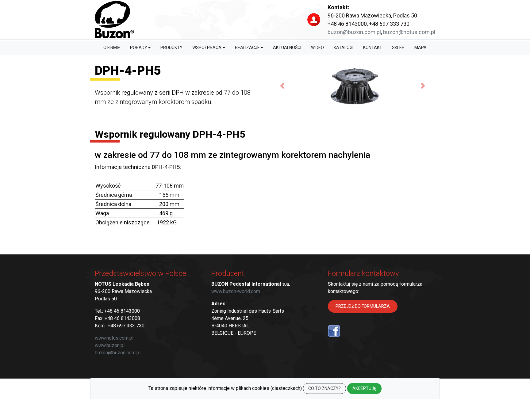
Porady (138, 47)
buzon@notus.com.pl (409, 32)
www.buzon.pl (110, 345)
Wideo (317, 47)
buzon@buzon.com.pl (354, 32)
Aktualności (287, 47)
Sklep (398, 47)
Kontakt (372, 47)
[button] (282, 85)
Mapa (420, 47)
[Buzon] (114, 19)
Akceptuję (364, 388)
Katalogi (343, 47)
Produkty (171, 47)
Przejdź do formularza (363, 306)
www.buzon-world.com (235, 291)
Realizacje (247, 47)
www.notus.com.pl (114, 338)
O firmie (111, 47)
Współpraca (206, 47)
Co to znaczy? (324, 388)
